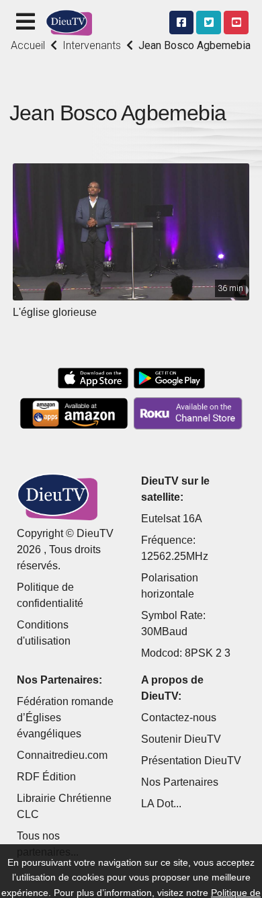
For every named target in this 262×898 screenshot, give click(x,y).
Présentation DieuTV (191, 760)
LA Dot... (161, 803)
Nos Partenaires (179, 782)
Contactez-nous (178, 717)
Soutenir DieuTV (181, 739)
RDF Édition (46, 776)
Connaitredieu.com (62, 755)
